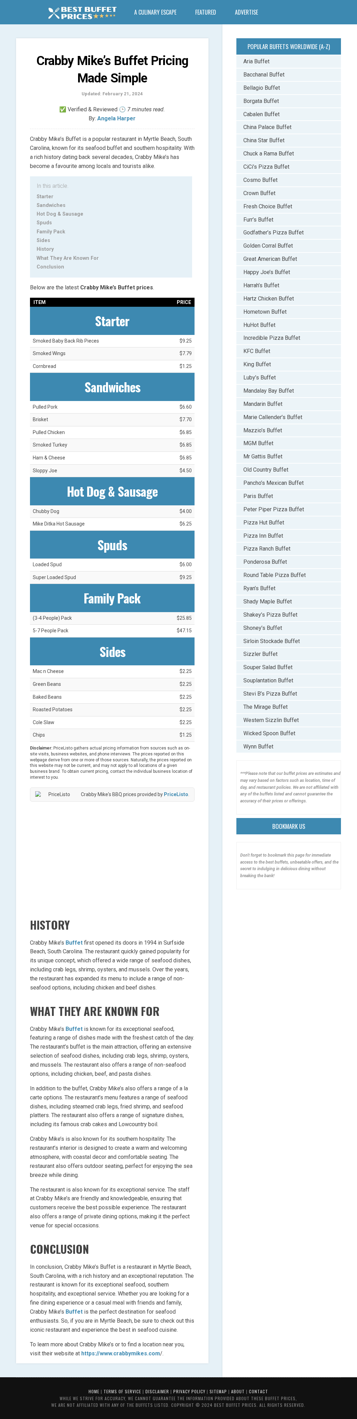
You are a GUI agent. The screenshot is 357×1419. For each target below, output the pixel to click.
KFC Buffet (256, 351)
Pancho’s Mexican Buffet (273, 483)
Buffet (74, 942)
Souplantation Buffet (268, 680)
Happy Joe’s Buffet (266, 272)
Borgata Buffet (261, 101)
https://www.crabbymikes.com (120, 1353)
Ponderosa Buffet (265, 562)
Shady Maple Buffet (267, 601)
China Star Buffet (263, 140)
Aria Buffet (256, 61)
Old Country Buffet (265, 469)
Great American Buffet (270, 259)
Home (94, 1391)
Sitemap (218, 1391)
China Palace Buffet (267, 127)
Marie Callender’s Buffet (272, 417)
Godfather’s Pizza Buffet (273, 232)
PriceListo (176, 794)
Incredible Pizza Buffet (271, 338)
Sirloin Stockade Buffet (271, 641)
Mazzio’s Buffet (262, 430)
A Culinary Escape (155, 12)
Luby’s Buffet (259, 377)
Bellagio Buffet (261, 88)
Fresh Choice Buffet (267, 206)
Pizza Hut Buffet (263, 522)
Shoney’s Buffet (262, 628)
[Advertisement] (112, 857)
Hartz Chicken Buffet (268, 298)
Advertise (246, 12)
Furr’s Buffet (258, 219)
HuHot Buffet (259, 325)
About (238, 1391)
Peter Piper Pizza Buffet (273, 509)
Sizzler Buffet (260, 654)
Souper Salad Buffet (268, 667)
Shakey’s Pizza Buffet (270, 614)
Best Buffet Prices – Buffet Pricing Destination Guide (82, 13)
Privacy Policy (189, 1391)
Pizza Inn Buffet (263, 535)
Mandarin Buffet (262, 404)
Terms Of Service (122, 1391)
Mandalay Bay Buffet (268, 390)
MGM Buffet (258, 443)
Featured (205, 12)
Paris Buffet (258, 496)
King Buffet (257, 364)
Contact (258, 1391)
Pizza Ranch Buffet (266, 548)
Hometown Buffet (265, 311)
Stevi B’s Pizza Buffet (270, 693)
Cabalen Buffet (261, 114)
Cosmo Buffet (260, 180)
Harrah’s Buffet (261, 285)
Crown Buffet (259, 193)
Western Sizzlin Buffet (271, 720)
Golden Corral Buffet (268, 245)
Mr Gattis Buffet (262, 456)
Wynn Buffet (258, 746)
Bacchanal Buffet (263, 74)
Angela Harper (116, 118)
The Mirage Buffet (265, 707)
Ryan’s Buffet (259, 588)
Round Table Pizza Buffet (274, 575)
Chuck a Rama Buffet (268, 153)
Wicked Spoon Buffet (269, 733)
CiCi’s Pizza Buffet (266, 166)
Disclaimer (157, 1391)
